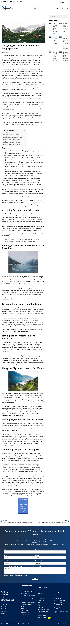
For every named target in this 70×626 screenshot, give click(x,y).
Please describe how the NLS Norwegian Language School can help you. (22, 566)
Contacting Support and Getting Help (11, 144)
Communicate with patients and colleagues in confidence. (17, 126)
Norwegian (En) (7, 52)
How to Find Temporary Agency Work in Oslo (66, 27)
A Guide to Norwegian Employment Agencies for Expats (56, 40)
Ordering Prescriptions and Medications (12, 137)
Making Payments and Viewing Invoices (12, 142)
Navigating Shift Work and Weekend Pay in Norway (56, 56)
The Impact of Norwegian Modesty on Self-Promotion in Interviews (66, 42)
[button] (35, 8)
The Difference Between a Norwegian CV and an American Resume (56, 28)
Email (5, 555)
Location (6, 560)
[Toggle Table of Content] (24, 131)
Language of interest (40, 561)
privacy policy (23, 575)
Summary (7, 132)
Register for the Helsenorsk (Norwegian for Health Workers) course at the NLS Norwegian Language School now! (23, 505)
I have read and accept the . (16, 575)
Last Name (38, 549)
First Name (7, 549)
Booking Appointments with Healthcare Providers (14, 136)
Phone (37, 555)
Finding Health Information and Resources (13, 139)
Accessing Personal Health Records (11, 134)
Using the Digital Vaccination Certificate (12, 141)
